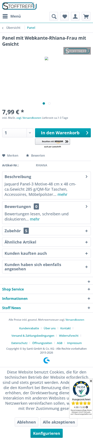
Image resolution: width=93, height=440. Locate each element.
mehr (61, 194)
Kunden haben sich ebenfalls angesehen (33, 266)
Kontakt (65, 328)
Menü (15, 16)
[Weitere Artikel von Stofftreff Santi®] (77, 51)
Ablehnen (26, 422)
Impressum (74, 343)
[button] (52, 143)
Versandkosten (75, 319)
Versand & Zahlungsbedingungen (32, 336)
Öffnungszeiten (42, 343)
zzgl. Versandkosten (28, 118)
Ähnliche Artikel (20, 242)
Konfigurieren (46, 433)
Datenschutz (19, 343)
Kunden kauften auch (26, 253)
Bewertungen (18, 206)
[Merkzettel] (64, 16)
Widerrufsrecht (69, 336)
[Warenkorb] (86, 16)
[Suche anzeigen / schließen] (53, 16)
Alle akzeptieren (59, 422)
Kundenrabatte (29, 328)
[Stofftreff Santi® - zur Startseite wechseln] (19, 6)
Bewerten (37, 155)
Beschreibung (18, 176)
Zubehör (16, 230)
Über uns (50, 328)
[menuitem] (11, 16)
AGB (59, 343)
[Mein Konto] (75, 16)
